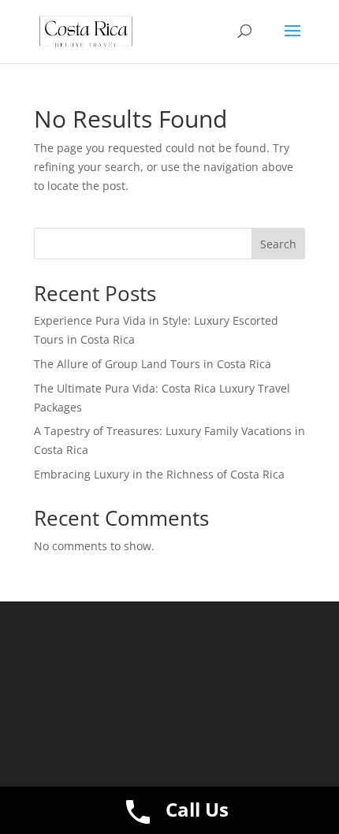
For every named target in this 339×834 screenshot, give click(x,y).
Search (278, 243)
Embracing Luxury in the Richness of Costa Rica (159, 474)
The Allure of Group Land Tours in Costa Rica (152, 363)
